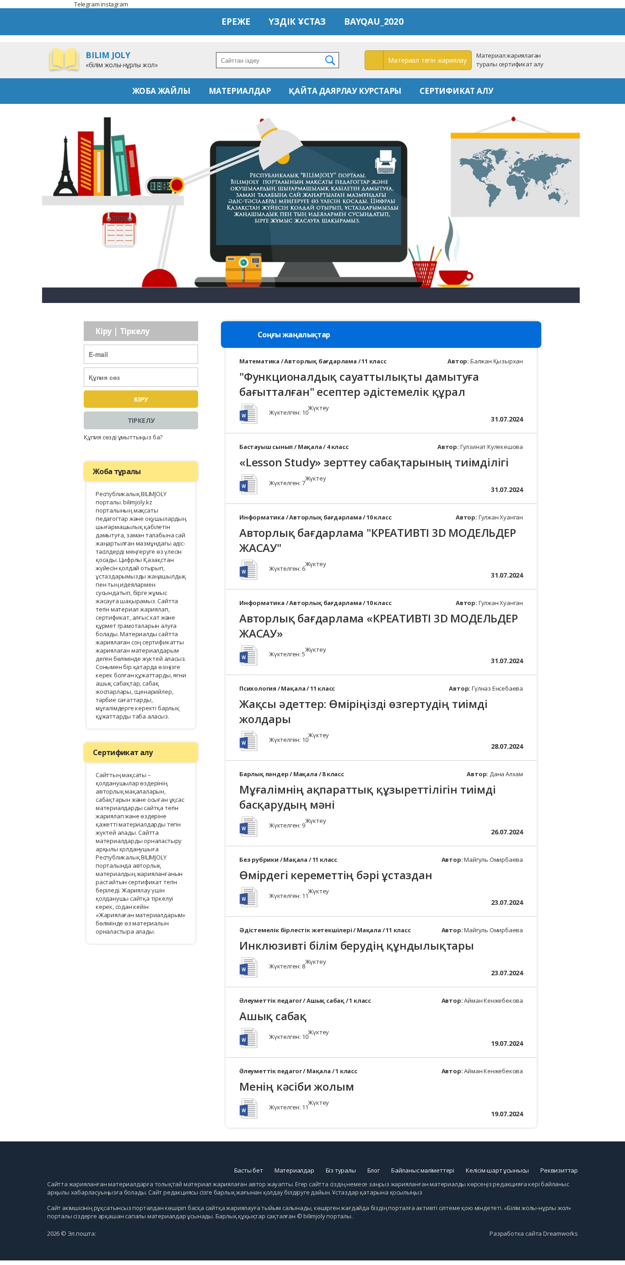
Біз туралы (341, 1170)
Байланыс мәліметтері (422, 1170)
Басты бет (248, 1170)
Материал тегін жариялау (427, 60)
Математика (259, 361)
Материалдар (240, 91)
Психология (257, 688)
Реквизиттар (559, 1170)
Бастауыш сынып (266, 447)
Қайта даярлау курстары (345, 91)
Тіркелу (141, 420)
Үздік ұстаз (297, 21)
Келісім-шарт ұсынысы (497, 1170)
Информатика (262, 517)
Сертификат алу (456, 91)
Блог (373, 1170)
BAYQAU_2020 (374, 21)
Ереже (235, 21)
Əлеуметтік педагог (270, 1000)
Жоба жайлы (161, 91)
